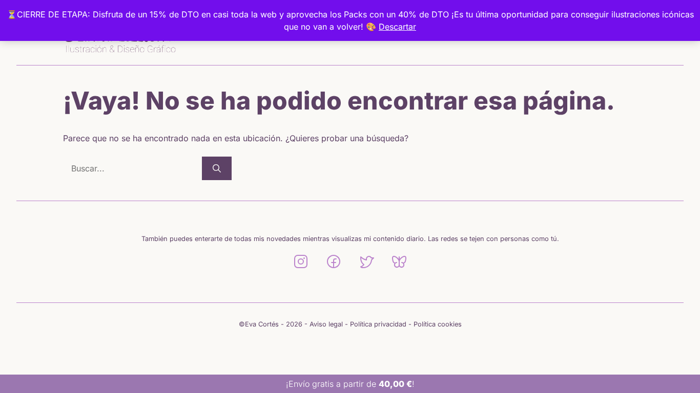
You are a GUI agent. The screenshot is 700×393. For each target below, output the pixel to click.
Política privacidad (378, 324)
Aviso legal (326, 324)
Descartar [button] (397, 26)
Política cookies (438, 324)
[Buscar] (217, 168)
